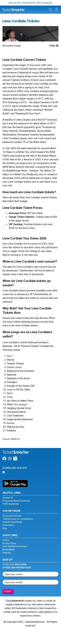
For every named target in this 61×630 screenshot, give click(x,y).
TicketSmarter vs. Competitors (18, 519)
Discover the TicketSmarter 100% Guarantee (31, 3)
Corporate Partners (12, 516)
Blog (5, 528)
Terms (6, 540)
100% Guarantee (11, 504)
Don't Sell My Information (15, 546)
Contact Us (8, 497)
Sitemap (7, 552)
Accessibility (9, 549)
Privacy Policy (9, 543)
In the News (8, 525)
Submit (8, 591)
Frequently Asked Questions (16, 501)
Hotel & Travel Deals (12, 522)
